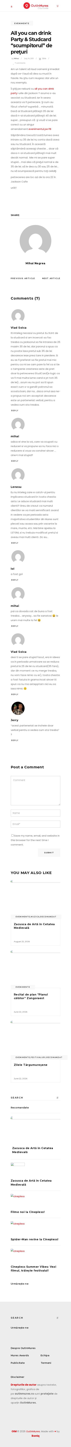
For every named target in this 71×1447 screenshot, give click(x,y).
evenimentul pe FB (40, 129)
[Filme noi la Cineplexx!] (35, 1201)
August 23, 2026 (22, 941)
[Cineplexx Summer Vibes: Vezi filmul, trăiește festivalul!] (35, 1256)
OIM (14, 1431)
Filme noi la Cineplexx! (28, 1212)
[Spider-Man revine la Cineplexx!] (35, 1228)
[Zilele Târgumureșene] (35, 1039)
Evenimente (21, 23)
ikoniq (35, 1436)
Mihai (16, 58)
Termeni (46, 1362)
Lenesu (16, 487)
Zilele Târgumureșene (31, 1064)
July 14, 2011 (29, 58)
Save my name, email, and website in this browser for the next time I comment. (35, 840)
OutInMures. (33, 1431)
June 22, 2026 (20, 1012)
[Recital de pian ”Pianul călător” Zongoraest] (35, 969)
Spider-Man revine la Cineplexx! (34, 1239)
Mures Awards (20, 1355)
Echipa (45, 1355)
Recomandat (48, 917)
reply (14, 411)
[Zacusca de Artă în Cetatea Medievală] (35, 899)
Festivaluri (38, 1057)
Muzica (35, 917)
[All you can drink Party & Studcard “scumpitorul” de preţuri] (35, 241)
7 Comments (20, 63)
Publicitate (18, 1362)
